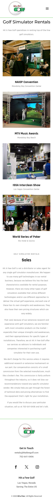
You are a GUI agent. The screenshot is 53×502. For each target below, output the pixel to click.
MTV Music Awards (26, 134)
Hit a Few (21, 496)
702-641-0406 (27, 456)
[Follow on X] (26, 467)
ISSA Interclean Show (26, 185)
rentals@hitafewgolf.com (26, 452)
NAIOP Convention (26, 82)
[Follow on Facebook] (15, 467)
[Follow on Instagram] (37, 467)
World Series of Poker (26, 237)
